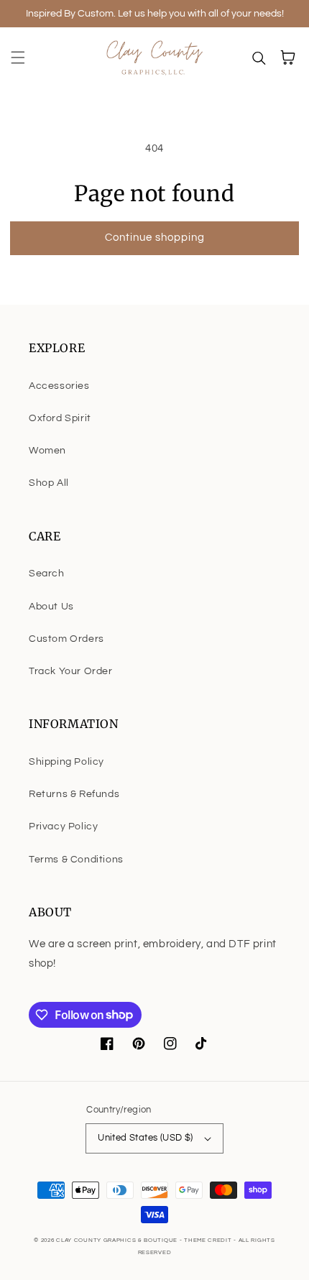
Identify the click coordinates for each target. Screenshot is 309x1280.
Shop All (49, 483)
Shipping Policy (66, 762)
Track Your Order (71, 671)
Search (47, 573)
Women (47, 451)
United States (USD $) (145, 1138)
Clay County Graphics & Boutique (117, 1240)
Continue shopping (155, 237)
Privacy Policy (63, 826)
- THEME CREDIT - (209, 1240)
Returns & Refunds (74, 794)
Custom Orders (66, 639)
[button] (18, 57)
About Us (51, 607)
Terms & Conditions (76, 860)
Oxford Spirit (60, 418)
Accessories (59, 386)
